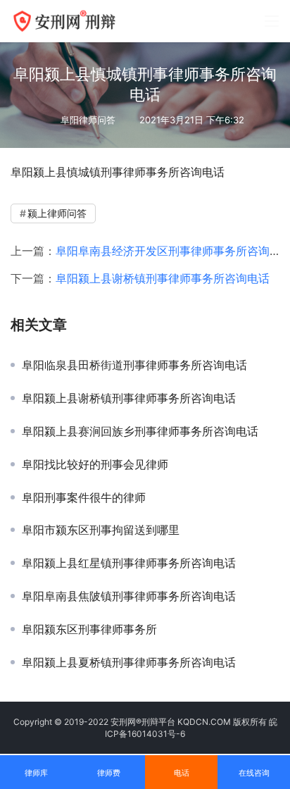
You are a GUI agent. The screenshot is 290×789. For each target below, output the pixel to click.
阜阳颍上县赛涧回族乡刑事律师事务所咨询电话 (140, 431)
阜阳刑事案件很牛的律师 (84, 497)
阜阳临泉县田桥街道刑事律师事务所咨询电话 (134, 365)
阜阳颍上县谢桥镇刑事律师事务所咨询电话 (163, 278)
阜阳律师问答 (88, 119)
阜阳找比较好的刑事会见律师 (95, 464)
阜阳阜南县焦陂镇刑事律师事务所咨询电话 (129, 596)
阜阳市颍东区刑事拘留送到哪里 (100, 529)
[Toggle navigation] (271, 21)
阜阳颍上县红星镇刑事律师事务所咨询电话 (129, 563)
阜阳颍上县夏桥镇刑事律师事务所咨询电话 (129, 662)
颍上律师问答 (57, 213)
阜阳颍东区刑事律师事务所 (89, 629)
